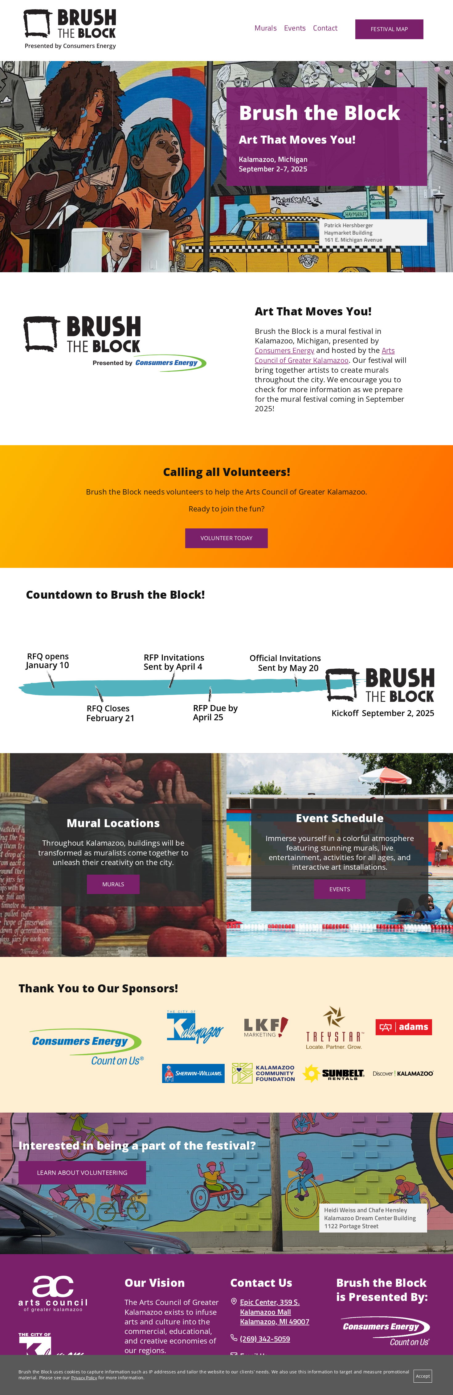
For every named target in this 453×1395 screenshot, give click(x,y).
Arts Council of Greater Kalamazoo (325, 355)
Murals (113, 884)
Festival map (389, 29)
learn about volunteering (82, 1172)
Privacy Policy (84, 1377)
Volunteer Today (227, 538)
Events (339, 889)
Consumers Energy (284, 350)
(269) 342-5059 (265, 1338)
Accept (423, 1376)
